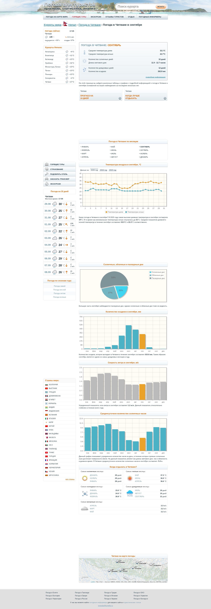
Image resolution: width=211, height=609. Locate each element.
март (84, 154)
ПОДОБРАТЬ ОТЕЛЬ (58, 174)
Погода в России (81, 599)
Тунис (51, 452)
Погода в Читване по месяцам (123, 141)
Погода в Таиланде (82, 593)
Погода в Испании (111, 596)
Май (137, 475)
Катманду (49, 59)
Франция (53, 460)
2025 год (94, 170)
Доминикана (55, 396)
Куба (51, 430)
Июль (137, 490)
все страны (70, 479)
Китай (51, 426)
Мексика (53, 441)
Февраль (94, 496)
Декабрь (93, 475)
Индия (52, 407)
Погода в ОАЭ (139, 593)
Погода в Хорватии (141, 596)
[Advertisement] (123, 34)
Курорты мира (52, 24)
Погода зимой (59, 286)
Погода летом (59, 293)
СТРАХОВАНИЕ (56, 169)
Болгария (53, 384)
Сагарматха (50, 78)
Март (92, 509)
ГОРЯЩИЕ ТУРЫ (79, 17)
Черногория (54, 468)
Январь (93, 481)
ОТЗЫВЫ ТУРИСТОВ (115, 17)
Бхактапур (49, 55)
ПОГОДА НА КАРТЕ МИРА (57, 17)
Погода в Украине (110, 599)
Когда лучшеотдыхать (132, 97)
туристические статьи (132, 602)
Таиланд (53, 449)
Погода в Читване (90, 24)
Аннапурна (49, 52)
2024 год (103, 170)
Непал (72, 24)
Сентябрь (139, 496)
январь (85, 147)
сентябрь (145, 147)
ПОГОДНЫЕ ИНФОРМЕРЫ (150, 17)
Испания (53, 415)
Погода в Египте (52, 593)
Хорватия (53, 464)
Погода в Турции (110, 593)
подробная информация (155, 77)
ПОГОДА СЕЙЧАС (52, 31)
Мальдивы (54, 434)
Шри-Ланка (54, 475)
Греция (52, 392)
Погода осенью (59, 297)
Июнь (137, 478)
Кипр (51, 422)
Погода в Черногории (53, 599)
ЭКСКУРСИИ (96, 17)
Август (138, 493)
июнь (113, 150)
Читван (48, 82)
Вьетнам (53, 388)
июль (113, 154)
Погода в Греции (81, 596)
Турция (52, 456)
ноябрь (143, 154)
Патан (47, 70)
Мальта (52, 437)
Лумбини (49, 63)
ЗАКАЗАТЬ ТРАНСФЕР (59, 179)
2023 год (112, 170)
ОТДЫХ (131, 17)
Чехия (52, 471)
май (113, 147)
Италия (52, 418)
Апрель (138, 481)
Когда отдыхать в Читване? (123, 467)
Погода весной (59, 290)
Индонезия (54, 411)
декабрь (144, 157)
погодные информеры (98, 602)
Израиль (52, 403)
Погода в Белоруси (141, 599)
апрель (85, 157)
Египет (52, 400)
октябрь (144, 150)
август (114, 157)
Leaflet (93, 582)
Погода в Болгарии (53, 596)
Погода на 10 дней (60, 191)
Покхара (48, 74)
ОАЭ (51, 445)
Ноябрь (93, 478)
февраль (86, 150)
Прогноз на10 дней (86, 97)
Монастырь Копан (52, 67)
